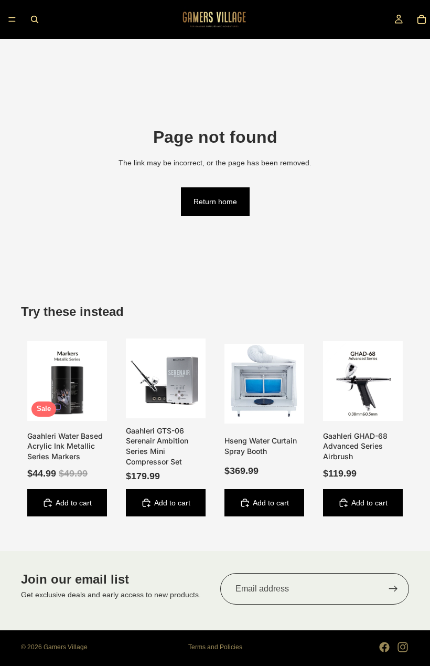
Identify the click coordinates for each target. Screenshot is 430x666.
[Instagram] (402, 647)
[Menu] (12, 19)
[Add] (90, 404)
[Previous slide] (137, 378)
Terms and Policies (215, 647)
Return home (215, 201)
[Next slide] (194, 378)
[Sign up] (393, 589)
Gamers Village (66, 647)
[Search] (34, 19)
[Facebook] (384, 647)
